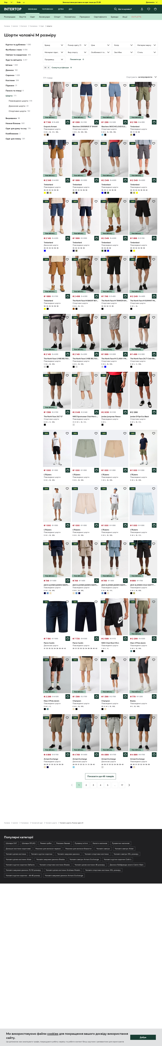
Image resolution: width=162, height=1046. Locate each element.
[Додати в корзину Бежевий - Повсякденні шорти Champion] (96, 696)
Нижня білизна (13, 123)
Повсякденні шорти (18, 101)
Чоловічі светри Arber (124, 849)
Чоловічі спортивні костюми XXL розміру (103, 870)
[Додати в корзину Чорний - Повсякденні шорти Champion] (125, 696)
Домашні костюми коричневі (18, 849)
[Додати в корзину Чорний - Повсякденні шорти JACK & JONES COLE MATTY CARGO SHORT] (154, 580)
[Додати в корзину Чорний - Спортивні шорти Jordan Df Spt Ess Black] (154, 412)
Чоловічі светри (103, 849)
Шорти (9, 96)
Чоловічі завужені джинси (68, 854)
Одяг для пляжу (13, 139)
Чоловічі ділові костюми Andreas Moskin (63, 870)
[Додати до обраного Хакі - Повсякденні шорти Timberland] (153, 85)
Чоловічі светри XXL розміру (126, 854)
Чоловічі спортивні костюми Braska (54, 865)
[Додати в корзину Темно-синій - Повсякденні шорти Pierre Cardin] (96, 638)
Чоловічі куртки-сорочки (41, 854)
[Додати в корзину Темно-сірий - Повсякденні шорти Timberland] (154, 180)
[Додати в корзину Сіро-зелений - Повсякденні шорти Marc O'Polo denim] (154, 638)
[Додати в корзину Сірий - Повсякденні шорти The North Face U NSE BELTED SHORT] (67, 354)
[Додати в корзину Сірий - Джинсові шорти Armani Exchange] (125, 754)
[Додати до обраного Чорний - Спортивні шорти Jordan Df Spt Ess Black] (153, 375)
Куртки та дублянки (15, 44)
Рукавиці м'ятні (81, 843)
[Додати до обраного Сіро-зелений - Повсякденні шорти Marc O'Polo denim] (153, 601)
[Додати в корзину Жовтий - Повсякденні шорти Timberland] (67, 180)
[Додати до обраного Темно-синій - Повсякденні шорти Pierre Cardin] (96, 601)
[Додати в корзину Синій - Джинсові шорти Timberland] (67, 238)
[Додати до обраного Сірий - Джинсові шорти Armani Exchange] (124, 717)
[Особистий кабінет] (142, 9)
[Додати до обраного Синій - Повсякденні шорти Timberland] (124, 143)
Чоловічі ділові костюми (16, 854)
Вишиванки (11, 118)
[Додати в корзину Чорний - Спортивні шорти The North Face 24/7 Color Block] (154, 354)
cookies (52, 1033)
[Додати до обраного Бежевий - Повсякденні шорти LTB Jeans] (124, 433)
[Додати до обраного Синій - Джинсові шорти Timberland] (67, 201)
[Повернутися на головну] (12, 9)
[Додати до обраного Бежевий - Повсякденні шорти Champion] (96, 659)
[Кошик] (155, 9)
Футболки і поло (14, 50)
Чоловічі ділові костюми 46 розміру (90, 865)
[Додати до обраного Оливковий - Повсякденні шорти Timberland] (124, 201)
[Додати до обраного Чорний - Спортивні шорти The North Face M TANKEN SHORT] (124, 259)
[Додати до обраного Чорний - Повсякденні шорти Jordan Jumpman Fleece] (124, 375)
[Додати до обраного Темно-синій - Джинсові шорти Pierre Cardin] (67, 601)
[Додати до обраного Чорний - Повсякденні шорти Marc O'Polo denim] (67, 659)
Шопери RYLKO (28, 843)
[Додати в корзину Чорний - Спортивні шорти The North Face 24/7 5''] (67, 412)
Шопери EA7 (11, 843)
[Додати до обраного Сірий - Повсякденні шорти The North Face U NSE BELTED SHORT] (67, 317)
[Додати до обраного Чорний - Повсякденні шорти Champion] (124, 659)
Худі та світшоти (14, 60)
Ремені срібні (45, 843)
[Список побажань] (148, 9)
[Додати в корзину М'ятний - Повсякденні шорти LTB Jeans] (96, 470)
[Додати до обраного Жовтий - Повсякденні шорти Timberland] (67, 143)
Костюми (10, 80)
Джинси (10, 70)
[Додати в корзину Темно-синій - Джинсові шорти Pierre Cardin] (67, 638)
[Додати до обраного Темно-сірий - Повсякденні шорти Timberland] (153, 143)
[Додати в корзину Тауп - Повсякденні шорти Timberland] (96, 180)
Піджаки (10, 85)
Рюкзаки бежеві (63, 843)
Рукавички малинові (120, 843)
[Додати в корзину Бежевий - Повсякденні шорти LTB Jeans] (125, 470)
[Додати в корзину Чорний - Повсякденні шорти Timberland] (154, 238)
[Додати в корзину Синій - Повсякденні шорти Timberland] (125, 180)
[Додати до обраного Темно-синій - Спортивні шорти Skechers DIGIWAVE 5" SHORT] (96, 85)
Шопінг (15, 26)
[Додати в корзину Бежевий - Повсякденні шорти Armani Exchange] (67, 754)
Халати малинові (100, 843)
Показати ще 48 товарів (100, 776)
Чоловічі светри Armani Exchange (84, 859)
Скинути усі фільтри (60, 67)
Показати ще (75, 59)
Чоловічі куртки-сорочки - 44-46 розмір (23, 875)
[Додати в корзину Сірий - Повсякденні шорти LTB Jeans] (67, 525)
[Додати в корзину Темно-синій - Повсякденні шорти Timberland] (96, 238)
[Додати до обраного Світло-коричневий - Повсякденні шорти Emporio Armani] (67, 85)
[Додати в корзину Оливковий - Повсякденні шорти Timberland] (125, 238)
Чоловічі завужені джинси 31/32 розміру (23, 870)
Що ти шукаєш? (125, 9)
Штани (9, 65)
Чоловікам (34, 26)
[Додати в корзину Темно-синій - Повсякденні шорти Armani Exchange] (154, 754)
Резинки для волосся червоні (48, 849)
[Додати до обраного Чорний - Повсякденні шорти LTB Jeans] (67, 433)
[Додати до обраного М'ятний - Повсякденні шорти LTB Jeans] (96, 433)
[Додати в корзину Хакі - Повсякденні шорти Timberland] (154, 122)
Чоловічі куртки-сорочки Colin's (117, 859)
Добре (143, 1037)
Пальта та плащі (14, 91)
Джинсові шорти (17, 106)
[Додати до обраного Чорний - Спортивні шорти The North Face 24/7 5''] (67, 375)
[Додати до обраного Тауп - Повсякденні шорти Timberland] (96, 143)
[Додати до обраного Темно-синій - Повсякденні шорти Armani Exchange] (153, 717)
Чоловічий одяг (37, 823)
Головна (7, 26)
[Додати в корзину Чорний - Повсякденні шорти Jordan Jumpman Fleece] (125, 412)
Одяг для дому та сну (16, 128)
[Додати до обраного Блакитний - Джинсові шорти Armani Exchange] (96, 717)
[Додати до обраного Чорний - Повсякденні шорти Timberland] (153, 201)
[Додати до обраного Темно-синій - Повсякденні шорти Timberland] (96, 201)
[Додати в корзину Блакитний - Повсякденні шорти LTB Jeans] (154, 525)
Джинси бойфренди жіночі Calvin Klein (126, 865)
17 (122, 785)
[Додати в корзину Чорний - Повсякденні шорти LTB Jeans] (67, 470)
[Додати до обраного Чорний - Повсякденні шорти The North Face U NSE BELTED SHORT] (96, 317)
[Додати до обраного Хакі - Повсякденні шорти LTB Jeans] (153, 433)
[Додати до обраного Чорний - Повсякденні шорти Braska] (153, 659)
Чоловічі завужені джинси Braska (50, 859)
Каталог (24, 26)
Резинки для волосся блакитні (78, 849)
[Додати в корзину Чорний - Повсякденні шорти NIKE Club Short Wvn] (125, 638)
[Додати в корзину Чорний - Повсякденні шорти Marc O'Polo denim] (67, 696)
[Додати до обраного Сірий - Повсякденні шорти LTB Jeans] (67, 488)
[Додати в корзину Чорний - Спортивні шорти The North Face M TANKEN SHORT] (125, 296)
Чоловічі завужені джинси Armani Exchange (64, 875)
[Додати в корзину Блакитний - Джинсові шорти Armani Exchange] (96, 754)
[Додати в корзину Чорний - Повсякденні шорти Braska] (154, 696)
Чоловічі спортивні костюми (97, 854)
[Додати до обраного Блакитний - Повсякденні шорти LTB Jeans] (153, 488)
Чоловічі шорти (51, 823)
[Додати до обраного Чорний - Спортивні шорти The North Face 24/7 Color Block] (153, 317)
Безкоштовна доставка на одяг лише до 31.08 (82, 2)
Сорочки (10, 75)
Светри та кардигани (16, 55)
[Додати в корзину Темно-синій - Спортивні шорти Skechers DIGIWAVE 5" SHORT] (96, 122)
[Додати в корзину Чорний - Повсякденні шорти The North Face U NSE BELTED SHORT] (96, 354)
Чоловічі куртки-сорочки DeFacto (20, 865)
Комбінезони (12, 134)
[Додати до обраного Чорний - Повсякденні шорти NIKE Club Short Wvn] (124, 601)
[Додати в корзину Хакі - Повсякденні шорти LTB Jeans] (154, 470)
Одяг (42, 26)
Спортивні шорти (17, 111)
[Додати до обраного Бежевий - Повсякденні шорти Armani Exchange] (67, 717)
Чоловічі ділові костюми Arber (18, 859)
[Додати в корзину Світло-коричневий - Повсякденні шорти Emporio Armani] (67, 122)
